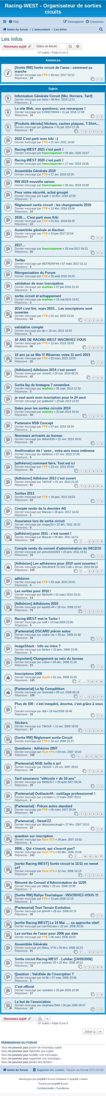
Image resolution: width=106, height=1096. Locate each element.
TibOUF (47, 481)
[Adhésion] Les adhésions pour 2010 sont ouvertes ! (56, 563)
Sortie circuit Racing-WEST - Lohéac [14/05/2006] (53, 959)
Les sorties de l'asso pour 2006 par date (46, 933)
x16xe (46, 662)
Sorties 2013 (24, 493)
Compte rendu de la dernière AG (40, 508)
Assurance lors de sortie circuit (40, 521)
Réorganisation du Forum (35, 273)
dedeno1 (47, 454)
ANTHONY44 (50, 263)
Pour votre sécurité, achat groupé (41, 192)
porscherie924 (51, 551)
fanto (45, 99)
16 (95, 856)
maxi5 (46, 677)
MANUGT (48, 782)
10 (101, 681)
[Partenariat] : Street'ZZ (33, 821)
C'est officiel (24, 987)
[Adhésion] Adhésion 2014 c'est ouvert (45, 370)
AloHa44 (47, 594)
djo (44, 330)
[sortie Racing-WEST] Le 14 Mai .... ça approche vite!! (57, 923)
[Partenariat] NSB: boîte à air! (38, 763)
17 (101, 856)
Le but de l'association (33, 1002)
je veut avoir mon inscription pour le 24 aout (50, 397)
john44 (46, 911)
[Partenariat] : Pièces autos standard (43, 806)
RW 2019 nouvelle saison (35, 182)
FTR (45, 74)
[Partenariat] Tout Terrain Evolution (42, 908)
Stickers (21, 723)
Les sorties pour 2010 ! (33, 591)
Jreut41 (46, 373)
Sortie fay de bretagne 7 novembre (42, 385)
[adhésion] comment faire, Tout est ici (45, 463)
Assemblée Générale (31, 944)
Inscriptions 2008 (28, 674)
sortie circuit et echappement (38, 296)
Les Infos (11, 39)
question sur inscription (34, 836)
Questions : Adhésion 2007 (36, 748)
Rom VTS (48, 751)
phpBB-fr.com (60, 1083)
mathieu (47, 286)
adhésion (22, 578)
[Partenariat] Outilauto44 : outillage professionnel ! (55, 794)
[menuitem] (13, 22)
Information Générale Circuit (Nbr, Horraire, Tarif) (53, 96)
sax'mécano (49, 926)
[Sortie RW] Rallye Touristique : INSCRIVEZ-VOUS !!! (56, 895)
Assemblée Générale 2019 (35, 171)
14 (85, 856)
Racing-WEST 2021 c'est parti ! (39, 149)
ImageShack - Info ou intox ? (38, 646)
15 (90, 856)
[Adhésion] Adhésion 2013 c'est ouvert (45, 478)
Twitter (20, 260)
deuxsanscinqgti (52, 824)
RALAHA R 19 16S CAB (57, 566)
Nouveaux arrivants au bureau (38, 436)
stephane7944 (51, 1005)
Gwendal (47, 692)
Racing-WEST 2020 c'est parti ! (39, 160)
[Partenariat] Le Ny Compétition (40, 689)
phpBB (41, 1079)
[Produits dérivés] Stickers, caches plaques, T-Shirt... (57, 124)
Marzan (46, 511)
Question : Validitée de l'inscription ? (44, 974)
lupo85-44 (48, 607)
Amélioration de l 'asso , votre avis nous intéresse (54, 451)
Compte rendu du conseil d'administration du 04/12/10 (58, 548)
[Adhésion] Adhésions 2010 (36, 604)
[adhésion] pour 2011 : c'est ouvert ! (43, 533)
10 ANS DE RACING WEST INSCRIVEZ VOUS (50, 340)
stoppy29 (48, 524)
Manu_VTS (49, 947)
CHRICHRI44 (50, 112)
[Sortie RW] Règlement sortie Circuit (43, 738)
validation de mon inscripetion (39, 283)
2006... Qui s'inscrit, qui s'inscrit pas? (45, 849)
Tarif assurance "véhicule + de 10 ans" (45, 778)
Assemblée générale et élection (39, 230)
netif (44, 622)
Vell (44, 711)
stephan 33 (49, 962)
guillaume (48, 127)
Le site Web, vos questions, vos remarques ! (50, 108)
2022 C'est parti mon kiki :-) (36, 139)
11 (101, 756)
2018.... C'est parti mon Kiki (36, 217)
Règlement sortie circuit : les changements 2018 (53, 205)
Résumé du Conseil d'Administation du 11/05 (50, 883)
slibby (45, 886)
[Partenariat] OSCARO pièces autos (42, 631)
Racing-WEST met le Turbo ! (37, 619)
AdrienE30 (48, 439)
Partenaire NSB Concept (34, 423)
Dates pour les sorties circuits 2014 (42, 408)
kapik (45, 195)
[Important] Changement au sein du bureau (49, 659)
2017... (20, 245)
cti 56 (45, 977)
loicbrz (46, 649)
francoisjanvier (52, 152)
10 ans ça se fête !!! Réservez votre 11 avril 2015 (52, 355)
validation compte (29, 327)
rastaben (47, 990)
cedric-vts (48, 634)
